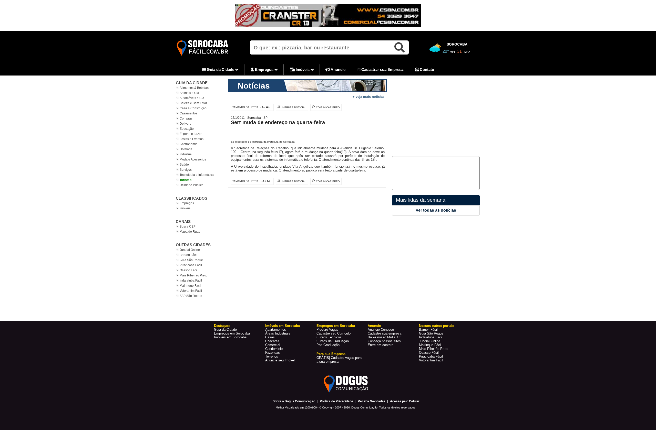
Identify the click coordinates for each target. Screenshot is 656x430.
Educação (187, 129)
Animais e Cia (189, 93)
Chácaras (272, 341)
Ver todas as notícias (436, 210)
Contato (426, 69)
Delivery (185, 123)
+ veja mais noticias (368, 97)
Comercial (272, 345)
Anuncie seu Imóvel (280, 360)
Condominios (274, 349)
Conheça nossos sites (384, 341)
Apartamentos (275, 329)
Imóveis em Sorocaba (230, 337)
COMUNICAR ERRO (328, 107)
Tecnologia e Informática (197, 175)
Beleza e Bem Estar (193, 103)
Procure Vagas (327, 329)
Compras (186, 118)
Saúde (184, 164)
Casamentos (188, 113)
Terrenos (271, 356)
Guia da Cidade (220, 69)
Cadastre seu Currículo (333, 333)
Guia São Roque (191, 260)
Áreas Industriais (277, 333)
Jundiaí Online (190, 250)
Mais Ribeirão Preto (193, 275)
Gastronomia (189, 144)
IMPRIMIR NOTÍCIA (293, 107)
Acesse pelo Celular (404, 401)
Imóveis (303, 69)
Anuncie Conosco (381, 329)
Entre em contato (380, 345)
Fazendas (272, 352)
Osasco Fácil (189, 270)
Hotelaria (186, 149)
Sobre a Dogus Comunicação (294, 401)
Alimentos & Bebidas (194, 88)
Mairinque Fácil (190, 285)
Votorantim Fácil (191, 291)
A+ (268, 107)
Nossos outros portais (436, 326)
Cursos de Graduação (332, 341)
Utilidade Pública (191, 185)
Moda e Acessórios (193, 159)
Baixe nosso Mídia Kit (384, 337)
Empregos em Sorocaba (232, 333)
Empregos (264, 69)
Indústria (186, 154)
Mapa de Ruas (190, 231)
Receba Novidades (371, 401)
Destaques (222, 326)
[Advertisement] (435, 115)
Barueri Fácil (188, 255)
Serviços (186, 169)
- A (262, 107)
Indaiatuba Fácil (191, 280)
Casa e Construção (193, 108)
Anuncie (337, 69)
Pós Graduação (328, 345)
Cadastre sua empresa (384, 333)
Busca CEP (188, 226)
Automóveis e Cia (192, 98)
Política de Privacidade (336, 401)
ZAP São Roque (191, 296)
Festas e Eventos (191, 139)
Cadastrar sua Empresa (381, 69)
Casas (270, 337)
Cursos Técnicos (329, 337)
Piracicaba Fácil (191, 265)
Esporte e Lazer (191, 134)
